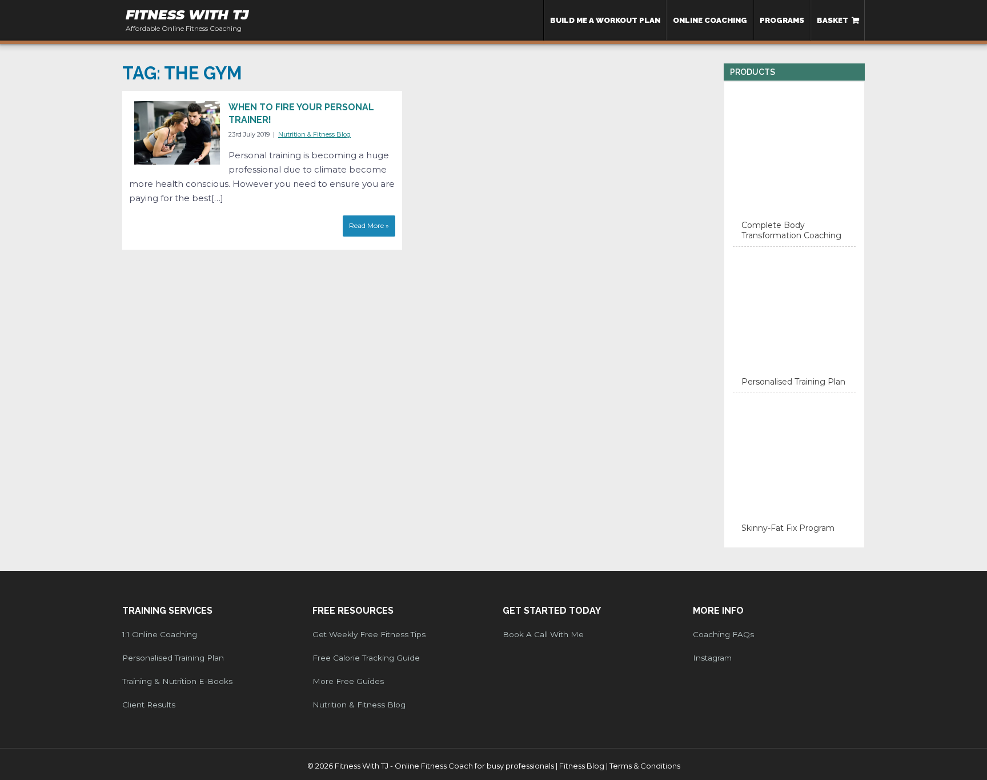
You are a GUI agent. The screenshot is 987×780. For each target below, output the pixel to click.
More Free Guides (348, 681)
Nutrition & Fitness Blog (314, 134)
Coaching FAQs (723, 634)
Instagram (712, 657)
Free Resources (353, 610)
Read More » (369, 225)
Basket (832, 20)
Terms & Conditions (644, 765)
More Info (718, 610)
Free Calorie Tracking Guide (366, 657)
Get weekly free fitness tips (369, 634)
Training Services (167, 610)
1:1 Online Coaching (159, 634)
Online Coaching (710, 20)
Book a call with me (543, 634)
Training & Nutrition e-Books (177, 681)
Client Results (148, 704)
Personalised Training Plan (173, 657)
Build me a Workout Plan (605, 20)
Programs (782, 20)
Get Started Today (552, 610)
